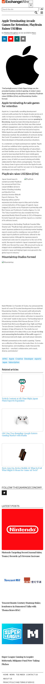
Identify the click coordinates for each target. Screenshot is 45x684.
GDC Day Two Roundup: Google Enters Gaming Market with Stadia (19, 434)
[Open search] (31, 2)
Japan (4, 362)
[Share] (4, 39)
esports (38, 359)
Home (5, 674)
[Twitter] (4, 492)
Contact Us (32, 674)
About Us (7, 679)
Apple (11, 359)
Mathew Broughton (11, 33)
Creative (19, 359)
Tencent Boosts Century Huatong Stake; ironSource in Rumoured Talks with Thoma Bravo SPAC (21, 606)
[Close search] (31, 5)
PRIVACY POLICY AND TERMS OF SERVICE (18, 682)
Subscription (14, 362)
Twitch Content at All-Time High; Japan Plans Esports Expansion (20, 399)
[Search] (41, 9)
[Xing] (17, 39)
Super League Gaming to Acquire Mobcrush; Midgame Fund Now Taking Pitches (21, 660)
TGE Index (20, 674)
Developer (28, 359)
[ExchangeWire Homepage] (15, 2)
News (34, 33)
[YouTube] (10, 39)
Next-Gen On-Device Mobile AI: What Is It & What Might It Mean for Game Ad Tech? (22, 469)
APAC (5, 359)
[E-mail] (23, 39)
